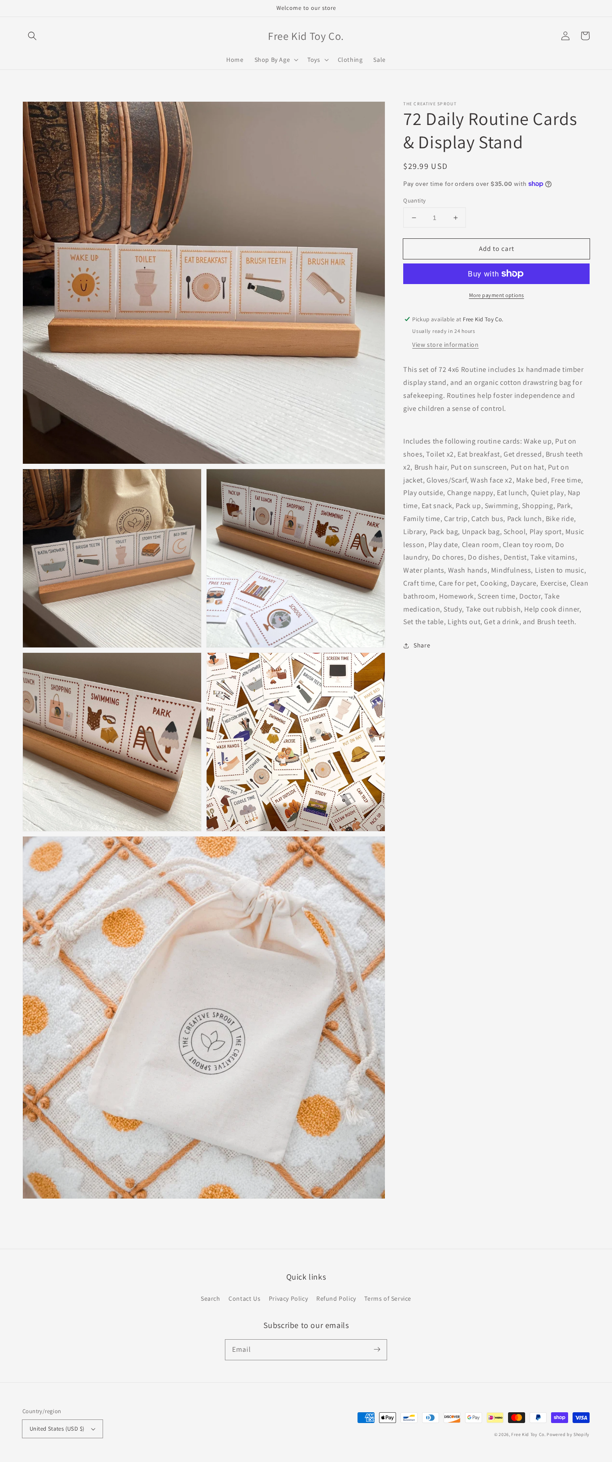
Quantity (414, 200)
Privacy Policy (288, 1298)
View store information (445, 345)
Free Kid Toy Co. (528, 1434)
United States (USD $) (57, 1428)
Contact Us (244, 1298)
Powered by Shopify (568, 1434)
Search (210, 1298)
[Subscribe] (377, 1349)
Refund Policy (336, 1298)
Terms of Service (387, 1298)
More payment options (496, 295)
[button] (32, 36)
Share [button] (422, 645)
